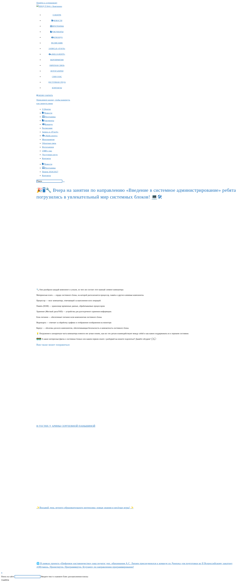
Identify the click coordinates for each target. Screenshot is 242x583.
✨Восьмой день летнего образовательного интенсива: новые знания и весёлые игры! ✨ (85, 507)
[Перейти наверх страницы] (1, 573)
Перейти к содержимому (46, 3)
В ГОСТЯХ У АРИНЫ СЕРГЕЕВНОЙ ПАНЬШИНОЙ (65, 426)
